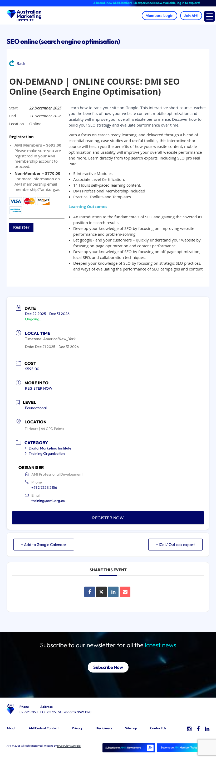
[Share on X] (101, 592)
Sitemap (131, 728)
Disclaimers (104, 728)
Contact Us (158, 728)
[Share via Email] (125, 592)
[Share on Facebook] (89, 592)
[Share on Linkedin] (113, 592)
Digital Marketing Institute (50, 448)
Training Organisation (47, 453)
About (11, 728)
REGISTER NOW (38, 388)
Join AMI (191, 15)
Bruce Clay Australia (69, 745)
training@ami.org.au (48, 500)
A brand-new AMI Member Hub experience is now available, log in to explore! (138, 3)
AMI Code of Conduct (44, 728)
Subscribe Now (108, 667)
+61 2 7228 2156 (44, 487)
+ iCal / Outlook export (175, 544)
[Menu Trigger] (209, 16)
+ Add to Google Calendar (43, 544)
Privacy (77, 728)
